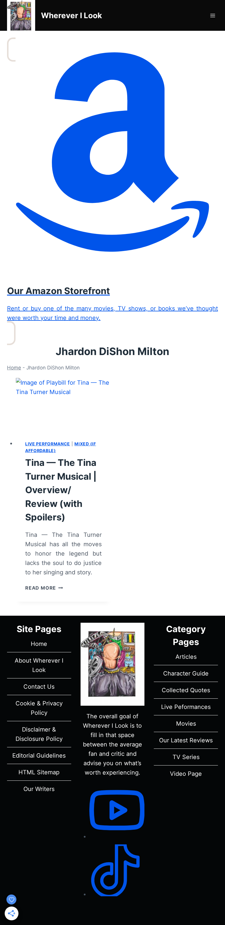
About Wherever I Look (39, 665)
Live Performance (47, 443)
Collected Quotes (186, 690)
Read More (44, 588)
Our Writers (38, 788)
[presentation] (63, 405)
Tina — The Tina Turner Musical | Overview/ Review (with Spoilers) (61, 489)
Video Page (186, 773)
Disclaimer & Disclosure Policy (39, 734)
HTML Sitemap (38, 772)
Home (14, 368)
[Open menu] (212, 15)
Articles (186, 656)
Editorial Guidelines (39, 755)
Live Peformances (186, 706)
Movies (186, 723)
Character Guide (186, 673)
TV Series (186, 757)
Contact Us (38, 686)
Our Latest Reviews (186, 740)
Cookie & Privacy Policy (39, 708)
